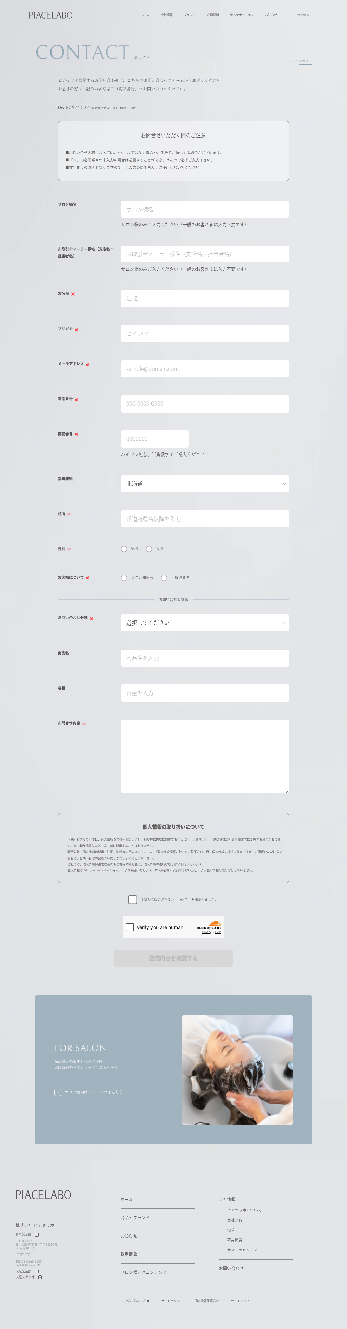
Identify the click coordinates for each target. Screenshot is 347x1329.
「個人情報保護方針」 (170, 851)
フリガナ (65, 328)
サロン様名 (67, 204)
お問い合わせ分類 (73, 617)
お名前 (63, 293)
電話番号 (65, 398)
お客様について (71, 577)
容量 (61, 688)
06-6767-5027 (73, 107)
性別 (61, 548)
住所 (61, 513)
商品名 (63, 653)
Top (290, 61)
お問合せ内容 (69, 723)
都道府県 (65, 478)
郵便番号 (65, 434)
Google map (23, 1254)
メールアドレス (71, 363)
